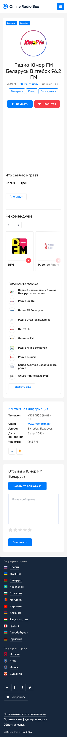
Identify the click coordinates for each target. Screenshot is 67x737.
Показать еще (21, 386)
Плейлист (16, 196)
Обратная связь (14, 724)
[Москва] (6, 654)
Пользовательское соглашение (25, 714)
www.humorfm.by (39, 423)
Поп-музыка (48, 91)
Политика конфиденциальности (25, 719)
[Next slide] (18, 225)
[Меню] (60, 6)
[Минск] (6, 667)
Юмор (31, 91)
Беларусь (17, 91)
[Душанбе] (6, 674)
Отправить (20, 542)
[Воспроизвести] (28, 260)
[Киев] (6, 661)
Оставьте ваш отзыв (27, 486)
